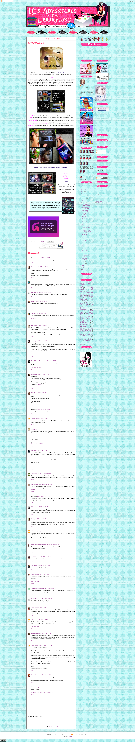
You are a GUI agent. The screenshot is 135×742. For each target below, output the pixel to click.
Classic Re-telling (84, 296)
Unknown (33, 418)
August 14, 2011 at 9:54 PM (41, 607)
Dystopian (82, 303)
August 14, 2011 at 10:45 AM (40, 450)
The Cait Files (34, 318)
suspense (82, 338)
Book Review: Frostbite (85, 222)
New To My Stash (35, 581)
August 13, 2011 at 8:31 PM (43, 258)
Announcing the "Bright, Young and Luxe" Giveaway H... (86, 226)
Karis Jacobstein (34, 675)
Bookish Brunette (35, 598)
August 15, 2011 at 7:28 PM (43, 687)
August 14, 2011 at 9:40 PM (50, 588)
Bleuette (33, 282)
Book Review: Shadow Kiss (85, 211)
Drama (81, 302)
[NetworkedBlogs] (102, 108)
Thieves (86, 338)
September (85, 200)
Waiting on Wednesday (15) (86, 246)
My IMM (33, 467)
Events (81, 304)
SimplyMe (33, 574)
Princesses (89, 329)
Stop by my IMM (35, 626)
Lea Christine (84, 85)
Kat (32, 519)
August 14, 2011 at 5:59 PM (44, 556)
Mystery (82, 320)
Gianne (32, 301)
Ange (32, 325)
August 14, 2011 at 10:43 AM (45, 429)
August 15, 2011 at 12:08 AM (45, 645)
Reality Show (88, 330)
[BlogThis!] (49, 242)
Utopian (81, 340)
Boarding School (83, 292)
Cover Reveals (84, 299)
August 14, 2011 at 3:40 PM (42, 531)
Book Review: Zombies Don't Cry (86, 205)
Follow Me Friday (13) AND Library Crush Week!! (86, 231)
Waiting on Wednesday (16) (86, 235)
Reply (32, 262)
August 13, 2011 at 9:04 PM (41, 301)
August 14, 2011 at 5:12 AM (44, 374)
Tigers (91, 338)
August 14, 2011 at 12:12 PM (41, 506)
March (84, 269)
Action (88, 283)
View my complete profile (85, 95)
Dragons (89, 300)
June (83, 263)
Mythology (89, 320)
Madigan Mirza (34, 633)
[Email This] (48, 242)
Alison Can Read (34, 484)
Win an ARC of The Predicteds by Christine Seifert (42, 692)
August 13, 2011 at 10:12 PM (40, 325)
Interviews (82, 316)
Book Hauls (83, 295)
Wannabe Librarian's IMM (37, 443)
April (83, 267)
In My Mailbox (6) (86, 240)
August (84, 202)
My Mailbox (40, 384)
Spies (85, 334)
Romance (82, 333)
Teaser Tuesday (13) (86, 248)
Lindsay (32, 607)
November (84, 197)
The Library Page (34, 645)
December (84, 195)
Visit (98, 201)
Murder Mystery (86, 318)
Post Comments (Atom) (54, 726)
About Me (82, 283)
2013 (82, 189)
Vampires (87, 340)
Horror (87, 313)
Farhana (33, 506)
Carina (32, 392)
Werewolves (82, 343)
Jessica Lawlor (34, 556)
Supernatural (83, 336)
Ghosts (81, 307)
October (84, 198)
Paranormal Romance (84, 325)
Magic (89, 316)
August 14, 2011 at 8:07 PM (42, 574)
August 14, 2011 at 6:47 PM (44, 565)
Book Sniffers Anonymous (37, 550)
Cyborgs (84, 300)
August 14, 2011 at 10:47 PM (42, 619)
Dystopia (87, 302)
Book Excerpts (90, 294)
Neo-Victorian (82, 321)
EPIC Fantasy (89, 303)
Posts (98, 150)
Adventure (82, 284)
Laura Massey (34, 565)
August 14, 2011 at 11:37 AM (43, 496)
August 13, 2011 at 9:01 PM (45, 292)
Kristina (32, 266)
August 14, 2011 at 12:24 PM (39, 519)
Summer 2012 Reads (86, 335)
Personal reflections (84, 328)
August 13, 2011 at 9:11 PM (39, 313)
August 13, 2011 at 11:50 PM (50, 361)
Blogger (70, 736)
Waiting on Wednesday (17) (86, 219)
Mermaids (82, 317)
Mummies (91, 317)
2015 (82, 185)
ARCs (81, 288)
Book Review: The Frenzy (86, 238)
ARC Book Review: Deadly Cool (86, 208)
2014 (82, 187)
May (83, 265)
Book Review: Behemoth (85, 259)
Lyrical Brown (34, 473)
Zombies (82, 344)
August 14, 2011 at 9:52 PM (46, 598)
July (83, 261)
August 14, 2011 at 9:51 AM (43, 409)
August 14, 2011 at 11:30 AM (45, 484)
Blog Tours (88, 291)
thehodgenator (34, 429)
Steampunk (90, 334)
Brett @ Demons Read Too (37, 361)
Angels (88, 286)
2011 (82, 193)
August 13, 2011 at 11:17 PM (40, 341)
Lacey (32, 341)
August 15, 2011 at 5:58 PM (45, 675)
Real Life (81, 330)
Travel (81, 339)
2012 (82, 191)
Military (87, 317)
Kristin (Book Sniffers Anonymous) (39, 544)
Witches (89, 343)
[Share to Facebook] (52, 242)
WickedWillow (34, 374)
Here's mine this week (36, 367)
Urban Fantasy (87, 339)
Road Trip (89, 331)
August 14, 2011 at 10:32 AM (42, 418)
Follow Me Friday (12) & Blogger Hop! (86, 255)
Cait (32, 313)
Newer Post (31, 722)
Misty (32, 450)
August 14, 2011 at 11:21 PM (44, 633)
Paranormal (84, 323)
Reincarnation (82, 331)
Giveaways (83, 309)
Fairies (86, 304)
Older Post (71, 722)
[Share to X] (50, 242)
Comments (99, 153)
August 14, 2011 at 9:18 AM (40, 392)
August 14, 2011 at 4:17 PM (53, 544)
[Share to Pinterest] (53, 242)
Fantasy (88, 306)
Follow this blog (102, 110)
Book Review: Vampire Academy (86, 251)
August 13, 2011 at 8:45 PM (41, 282)
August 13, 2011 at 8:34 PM (41, 266)
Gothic (81, 310)
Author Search (85, 216)
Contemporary (86, 298)
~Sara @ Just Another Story (37, 588)
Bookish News (90, 295)
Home (51, 722)
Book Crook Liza (34, 292)
